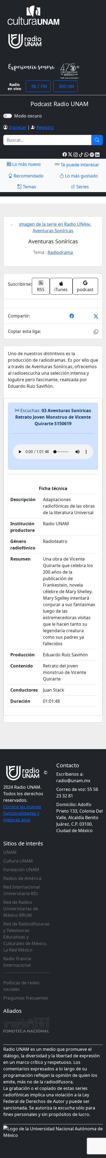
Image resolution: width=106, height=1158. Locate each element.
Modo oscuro (29, 116)
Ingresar (17, 127)
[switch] (7, 116)
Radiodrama (60, 252)
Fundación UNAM (21, 870)
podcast (85, 289)
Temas (29, 187)
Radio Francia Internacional (17, 962)
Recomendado (28, 176)
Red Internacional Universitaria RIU (21, 890)
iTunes (61, 289)
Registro (45, 127)
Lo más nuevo (26, 164)
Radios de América (22, 878)
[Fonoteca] (26, 1024)
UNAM (10, 852)
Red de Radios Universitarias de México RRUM (20, 908)
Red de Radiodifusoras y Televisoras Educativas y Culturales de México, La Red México (26, 937)
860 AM (65, 86)
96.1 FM (38, 86)
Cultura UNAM (18, 861)
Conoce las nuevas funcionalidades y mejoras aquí (22, 813)
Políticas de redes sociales (21, 986)
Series (82, 187)
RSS (41, 289)
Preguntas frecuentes (25, 998)
